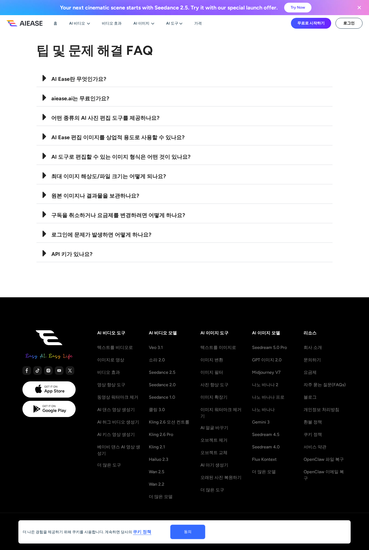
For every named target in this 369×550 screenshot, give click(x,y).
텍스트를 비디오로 (115, 347)
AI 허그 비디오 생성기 (118, 422)
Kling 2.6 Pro (161, 434)
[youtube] (59, 370)
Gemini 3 (261, 422)
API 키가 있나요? (71, 254)
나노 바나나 (263, 409)
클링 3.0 (157, 409)
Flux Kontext (264, 459)
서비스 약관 (315, 446)
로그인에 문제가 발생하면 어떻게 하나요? (101, 234)
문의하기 (312, 359)
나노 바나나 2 (265, 384)
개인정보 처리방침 (321, 409)
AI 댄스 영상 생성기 (116, 409)
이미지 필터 (211, 372)
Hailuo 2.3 (158, 459)
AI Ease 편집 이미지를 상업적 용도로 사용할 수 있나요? (118, 137)
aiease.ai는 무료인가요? (80, 98)
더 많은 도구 (109, 465)
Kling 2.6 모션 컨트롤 (169, 422)
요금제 (310, 372)
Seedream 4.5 (265, 434)
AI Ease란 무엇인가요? (78, 79)
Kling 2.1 (157, 446)
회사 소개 (313, 347)
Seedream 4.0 (266, 446)
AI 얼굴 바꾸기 (214, 427)
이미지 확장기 (213, 397)
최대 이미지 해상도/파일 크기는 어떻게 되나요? (108, 176)
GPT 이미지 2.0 (266, 359)
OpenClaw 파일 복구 (324, 459)
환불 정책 (313, 422)
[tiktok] (37, 370)
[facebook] (26, 370)
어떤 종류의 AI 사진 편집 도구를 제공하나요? (105, 118)
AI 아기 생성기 (214, 465)
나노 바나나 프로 (268, 397)
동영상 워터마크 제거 (117, 397)
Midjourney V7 (266, 372)
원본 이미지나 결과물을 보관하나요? (95, 195)
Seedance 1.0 (162, 397)
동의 (188, 531)
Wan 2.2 (156, 484)
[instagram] (48, 370)
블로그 (310, 397)
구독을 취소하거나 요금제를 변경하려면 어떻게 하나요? (118, 215)
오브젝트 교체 (213, 452)
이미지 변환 (211, 359)
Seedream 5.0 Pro (269, 347)
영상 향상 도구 (111, 384)
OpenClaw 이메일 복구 (324, 475)
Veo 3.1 (156, 347)
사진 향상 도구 (214, 384)
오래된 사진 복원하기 (220, 477)
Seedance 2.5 (162, 372)
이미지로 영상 (110, 359)
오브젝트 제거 (213, 440)
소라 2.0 (157, 359)
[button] (184, 77)
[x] (70, 370)
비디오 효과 (108, 372)
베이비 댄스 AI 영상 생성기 (118, 450)
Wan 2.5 (156, 471)
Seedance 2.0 (162, 384)
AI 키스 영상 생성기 (116, 434)
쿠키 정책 (313, 434)
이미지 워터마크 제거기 (220, 413)
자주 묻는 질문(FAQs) (325, 384)
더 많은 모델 (161, 496)
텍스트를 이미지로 (218, 347)
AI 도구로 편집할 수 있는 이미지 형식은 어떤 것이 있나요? (120, 157)
